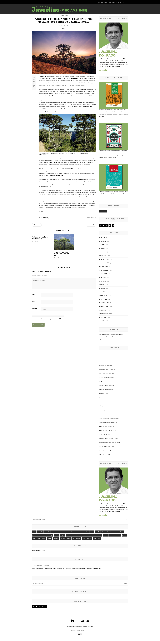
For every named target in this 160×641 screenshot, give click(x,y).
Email (34, 301)
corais (106, 531)
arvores (64, 531)
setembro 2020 (104, 270)
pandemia (118, 534)
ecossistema (82, 179)
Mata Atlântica (54, 96)
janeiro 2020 (103, 299)
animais (53, 531)
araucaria (45, 217)
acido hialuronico (112, 430)
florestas (45, 534)
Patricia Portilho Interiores (105, 357)
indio (67, 534)
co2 (102, 531)
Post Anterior (37, 224)
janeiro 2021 (102, 255)
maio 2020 (102, 284)
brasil (92, 531)
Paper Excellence (109, 373)
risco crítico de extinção (71, 78)
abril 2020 (102, 288)
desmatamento (54, 162)
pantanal (124, 534)
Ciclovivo (101, 361)
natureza (106, 534)
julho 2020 (102, 277)
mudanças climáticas (68, 168)
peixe (34, 538)
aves (79, 531)
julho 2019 (102, 321)
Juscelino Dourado (119, 414)
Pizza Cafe (101, 381)
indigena (62, 534)
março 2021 (102, 252)
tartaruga (78, 538)
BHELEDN (106, 393)
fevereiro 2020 (103, 295)
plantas (43, 538)
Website (34, 308)
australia (70, 531)
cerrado (97, 531)
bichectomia (111, 426)
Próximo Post (91, 224)
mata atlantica (88, 534)
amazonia (47, 531)
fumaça (50, 534)
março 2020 (102, 292)
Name (34, 294)
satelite (69, 538)
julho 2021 (102, 237)
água (95, 538)
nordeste (112, 534)
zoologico (89, 538)
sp (73, 538)
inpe (72, 534)
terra (84, 538)
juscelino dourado (79, 534)
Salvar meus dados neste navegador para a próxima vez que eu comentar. (53, 319)
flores (34, 534)
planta (38, 538)
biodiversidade (85, 531)
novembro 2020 (104, 263)
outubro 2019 (103, 310)
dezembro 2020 (104, 259)
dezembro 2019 (104, 302)
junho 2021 (102, 241)
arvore (58, 531)
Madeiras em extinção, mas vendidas (40, 238)
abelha (34, 531)
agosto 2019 (102, 317)
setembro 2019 (103, 313)
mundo (95, 534)
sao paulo (63, 538)
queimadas (56, 538)
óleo (99, 538)
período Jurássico (81, 89)
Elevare (101, 397)
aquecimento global (57, 175)
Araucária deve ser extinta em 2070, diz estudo (61, 253)
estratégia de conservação (66, 85)
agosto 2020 (103, 273)
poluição (49, 538)
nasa (100, 534)
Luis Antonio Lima (107, 353)
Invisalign (101, 406)
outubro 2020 (103, 266)
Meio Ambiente (63, 25)
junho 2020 (102, 281)
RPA (109, 454)
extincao (121, 531)
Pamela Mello (107, 434)
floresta (39, 534)
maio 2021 (102, 244)
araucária (43, 76)
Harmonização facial (104, 410)
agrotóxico (40, 531)
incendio (56, 534)
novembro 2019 (103, 306)
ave (75, 531)
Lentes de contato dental (105, 401)
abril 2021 (102, 248)
